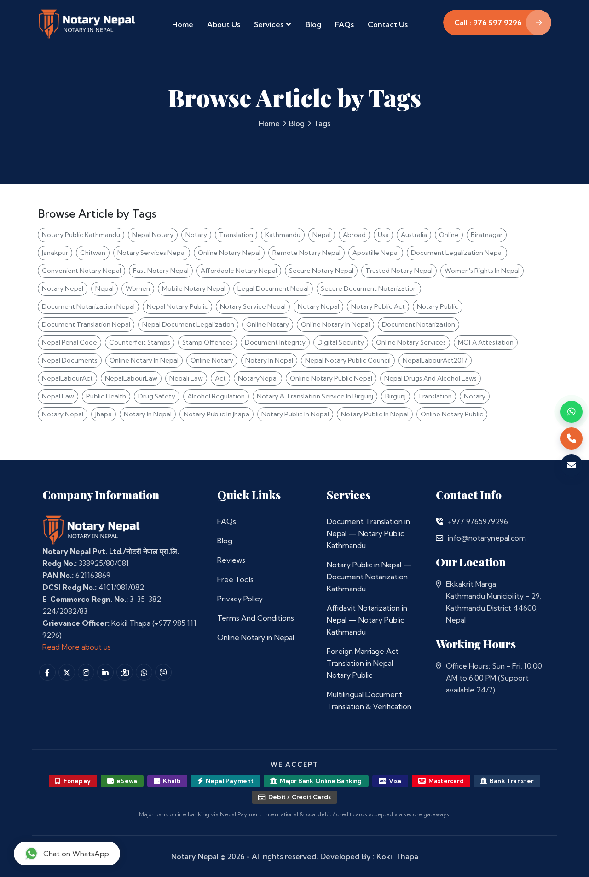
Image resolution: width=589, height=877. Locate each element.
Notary (196, 235)
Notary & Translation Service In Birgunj (315, 396)
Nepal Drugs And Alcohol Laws (430, 378)
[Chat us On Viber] (163, 672)
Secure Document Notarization (369, 288)
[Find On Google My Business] (124, 672)
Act (220, 378)
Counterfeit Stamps (139, 342)
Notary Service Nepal (253, 306)
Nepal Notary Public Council (348, 360)
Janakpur (55, 252)
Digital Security (341, 342)
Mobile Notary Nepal (193, 288)
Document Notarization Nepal (88, 306)
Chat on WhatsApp (76, 853)
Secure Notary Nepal (321, 270)
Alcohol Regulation (216, 396)
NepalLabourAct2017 (435, 360)
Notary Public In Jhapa (216, 414)
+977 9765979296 (478, 521)
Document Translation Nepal (86, 324)
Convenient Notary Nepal (81, 270)
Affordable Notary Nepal (239, 270)
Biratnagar (486, 235)
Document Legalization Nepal (457, 252)
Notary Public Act (378, 306)
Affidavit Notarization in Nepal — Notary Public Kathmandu (367, 619)
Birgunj (395, 396)
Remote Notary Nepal (306, 252)
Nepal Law (58, 396)
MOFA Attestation (486, 342)
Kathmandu (282, 235)
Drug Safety (156, 396)
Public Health (106, 396)
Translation (236, 235)
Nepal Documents (70, 360)
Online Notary (267, 324)
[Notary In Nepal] (91, 529)
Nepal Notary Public (177, 306)
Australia (414, 235)
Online (449, 235)
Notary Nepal (62, 288)
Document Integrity (275, 342)
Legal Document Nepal (273, 288)
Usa (383, 235)
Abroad (354, 235)
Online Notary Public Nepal (331, 378)
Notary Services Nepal (151, 252)
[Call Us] (439, 521)
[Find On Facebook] (47, 672)
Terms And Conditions (255, 618)
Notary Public (437, 306)
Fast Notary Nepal (161, 270)
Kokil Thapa (397, 856)
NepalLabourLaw (131, 378)
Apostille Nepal (375, 252)
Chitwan (92, 252)
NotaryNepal (258, 378)
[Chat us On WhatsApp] (144, 672)
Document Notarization (418, 324)
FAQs (344, 24)
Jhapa (103, 414)
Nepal (321, 235)
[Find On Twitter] (66, 672)
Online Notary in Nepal (255, 637)
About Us (223, 24)
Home (182, 24)
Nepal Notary (152, 235)
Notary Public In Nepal (295, 414)
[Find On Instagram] (86, 672)
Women (138, 288)
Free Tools (235, 579)
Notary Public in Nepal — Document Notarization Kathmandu (369, 576)
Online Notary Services (411, 342)
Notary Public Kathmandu (81, 235)
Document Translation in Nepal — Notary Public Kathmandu (368, 533)
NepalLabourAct (67, 378)
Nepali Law (186, 378)
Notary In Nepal (269, 360)
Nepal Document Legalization (188, 324)
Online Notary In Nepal (335, 324)
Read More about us (76, 647)
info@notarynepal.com (487, 537)
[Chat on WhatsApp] (571, 412)
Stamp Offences (207, 342)
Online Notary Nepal (229, 252)
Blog (313, 24)
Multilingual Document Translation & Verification (369, 700)
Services (269, 24)
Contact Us (388, 24)
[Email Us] (439, 538)
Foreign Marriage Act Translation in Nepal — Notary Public (365, 663)
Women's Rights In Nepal (482, 270)
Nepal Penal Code (69, 342)
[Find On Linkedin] (105, 672)
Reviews (231, 560)
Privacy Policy (240, 598)
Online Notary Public (452, 414)
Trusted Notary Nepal (399, 270)
